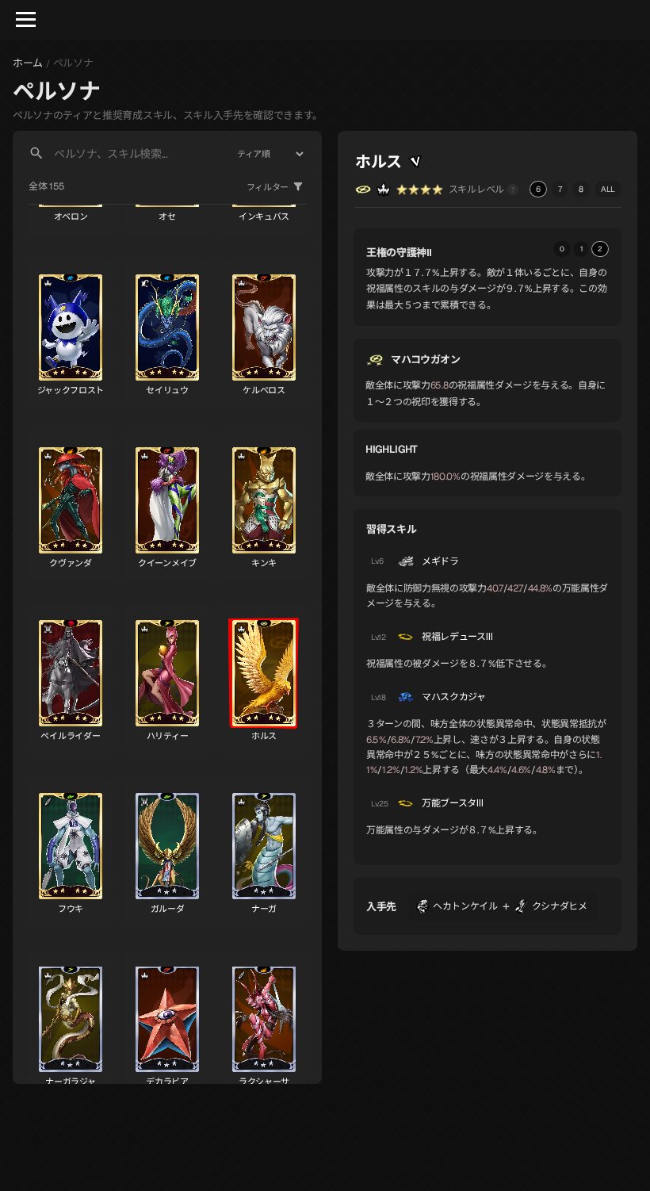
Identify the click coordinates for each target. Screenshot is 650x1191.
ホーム (28, 63)
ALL (608, 189)
